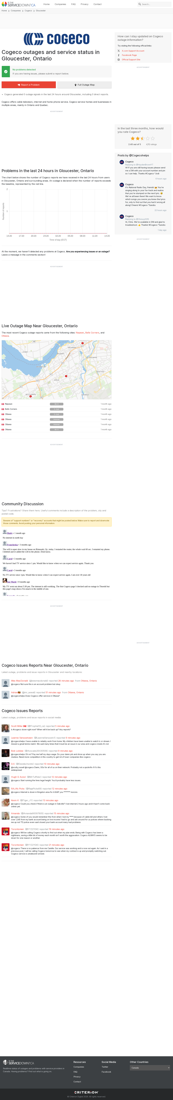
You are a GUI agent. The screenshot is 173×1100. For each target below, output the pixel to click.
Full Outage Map (86, 84)
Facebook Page (129, 55)
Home (46, 4)
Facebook (106, 1072)
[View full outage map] (57, 369)
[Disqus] (57, 562)
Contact (98, 4)
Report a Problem (30, 84)
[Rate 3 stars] (143, 138)
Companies (60, 4)
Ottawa (5, 336)
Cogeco (28, 10)
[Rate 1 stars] (133, 138)
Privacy (84, 4)
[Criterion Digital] (86, 1092)
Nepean (80, 332)
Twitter (105, 1067)
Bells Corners (92, 332)
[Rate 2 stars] (138, 138)
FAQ (73, 4)
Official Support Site (131, 59)
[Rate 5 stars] (153, 138)
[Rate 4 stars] (148, 138)
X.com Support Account (133, 51)
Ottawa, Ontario (89, 680)
